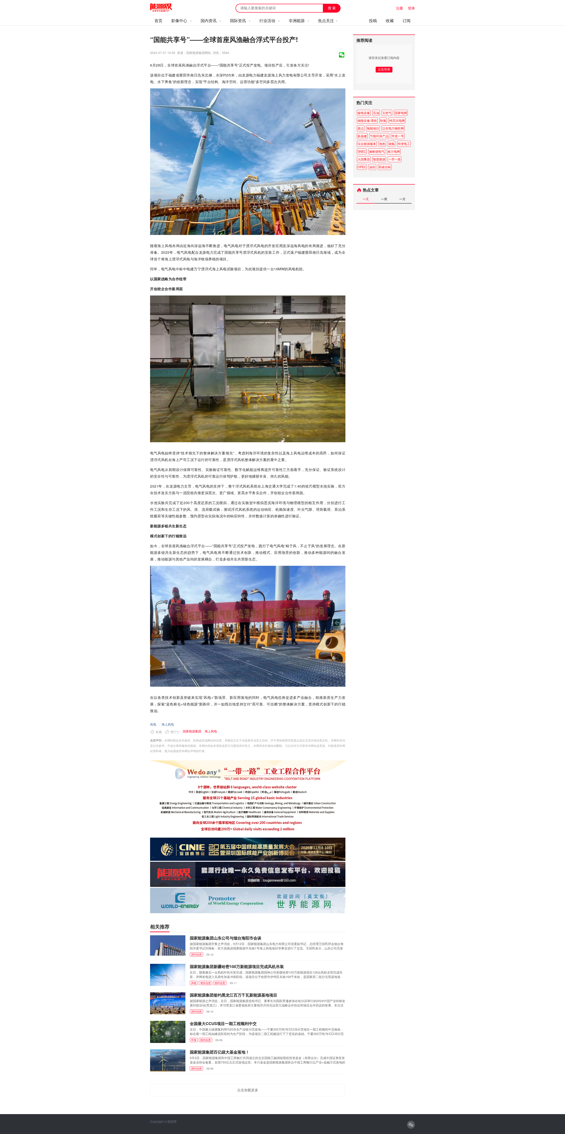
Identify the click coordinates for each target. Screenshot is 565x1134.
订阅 (407, 20)
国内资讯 (209, 20)
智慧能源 (379, 159)
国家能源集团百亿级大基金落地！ (219, 1052)
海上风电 (168, 724)
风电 (153, 724)
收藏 (390, 20)
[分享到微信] (341, 54)
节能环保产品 (379, 136)
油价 (372, 167)
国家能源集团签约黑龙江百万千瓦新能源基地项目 (233, 995)
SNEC (362, 151)
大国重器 (364, 159)
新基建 (362, 136)
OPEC (362, 167)
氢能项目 (373, 128)
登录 (411, 8)
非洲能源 (297, 20)
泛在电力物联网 (393, 128)
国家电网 (401, 113)
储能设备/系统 (367, 120)
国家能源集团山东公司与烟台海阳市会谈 (225, 938)
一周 (384, 199)
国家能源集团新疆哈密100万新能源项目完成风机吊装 (237, 966)
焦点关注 (326, 20)
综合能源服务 (367, 143)
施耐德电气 (376, 151)
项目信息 (205, 983)
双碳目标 (385, 167)
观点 (361, 128)
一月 (402, 199)
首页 (158, 20)
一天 (366, 199)
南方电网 (394, 151)
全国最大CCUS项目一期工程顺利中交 (223, 1023)
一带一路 (394, 159)
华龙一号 (398, 136)
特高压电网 (397, 120)
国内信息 (196, 954)
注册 (399, 8)
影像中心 (179, 20)
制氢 (383, 120)
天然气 (387, 113)
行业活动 (267, 20)
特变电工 (404, 143)
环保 (193, 1040)
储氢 (391, 143)
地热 (382, 143)
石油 (376, 113)
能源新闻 (165, 7)
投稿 (373, 20)
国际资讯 (238, 20)
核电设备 (364, 113)
